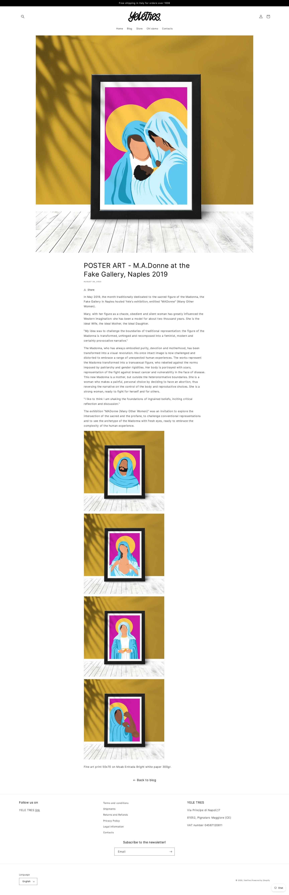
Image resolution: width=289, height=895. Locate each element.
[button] (22, 16)
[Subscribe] (170, 852)
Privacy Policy (111, 820)
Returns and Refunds (115, 814)
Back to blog (146, 780)
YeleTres (247, 880)
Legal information (113, 826)
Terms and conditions (116, 803)
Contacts (108, 832)
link (37, 810)
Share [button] (91, 289)
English (27, 881)
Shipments (109, 808)
